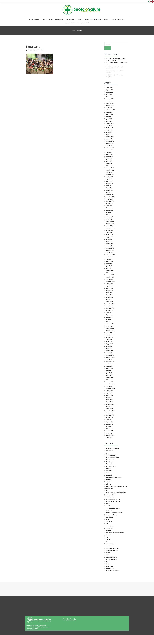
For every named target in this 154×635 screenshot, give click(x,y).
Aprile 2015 (109, 373)
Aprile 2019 (109, 266)
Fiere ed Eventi (110, 526)
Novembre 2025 (110, 105)
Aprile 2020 (109, 239)
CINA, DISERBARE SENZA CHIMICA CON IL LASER (116, 63)
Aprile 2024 (109, 132)
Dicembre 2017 (110, 301)
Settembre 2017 (110, 308)
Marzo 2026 (109, 96)
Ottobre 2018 (109, 279)
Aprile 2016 (109, 346)
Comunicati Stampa (111, 494)
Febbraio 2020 (110, 243)
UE (106, 561)
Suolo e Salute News (111, 557)
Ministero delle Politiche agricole (115, 532)
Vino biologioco (110, 568)
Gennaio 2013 (109, 433)
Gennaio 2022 (109, 192)
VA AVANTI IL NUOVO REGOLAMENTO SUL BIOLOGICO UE (116, 59)
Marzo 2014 (109, 402)
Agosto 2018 (109, 283)
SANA (107, 555)
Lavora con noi (85, 23)
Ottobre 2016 (109, 333)
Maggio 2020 (109, 237)
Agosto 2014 (109, 390)
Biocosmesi (109, 475)
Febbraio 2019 (110, 270)
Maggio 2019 (109, 263)
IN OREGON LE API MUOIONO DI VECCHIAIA (114, 75)
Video (107, 564)
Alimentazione (110, 461)
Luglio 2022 (109, 179)
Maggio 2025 (109, 116)
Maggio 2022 (109, 183)
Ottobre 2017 (109, 306)
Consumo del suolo (111, 497)
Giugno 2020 (109, 234)
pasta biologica (110, 544)
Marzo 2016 (109, 348)
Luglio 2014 (109, 393)
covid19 (108, 506)
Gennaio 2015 (109, 379)
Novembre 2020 (110, 223)
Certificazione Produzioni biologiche (116, 492)
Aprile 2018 (109, 292)
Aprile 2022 (109, 185)
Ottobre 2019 (109, 252)
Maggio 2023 (109, 156)
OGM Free (108, 539)
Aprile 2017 (109, 319)
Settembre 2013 (110, 415)
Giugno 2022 (109, 181)
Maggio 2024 (109, 130)
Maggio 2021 (109, 210)
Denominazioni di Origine (113, 508)
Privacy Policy (75, 23)
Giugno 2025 (109, 114)
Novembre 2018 (110, 277)
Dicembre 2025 (110, 103)
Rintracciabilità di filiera (112, 550)
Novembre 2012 (110, 435)
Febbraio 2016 (110, 350)
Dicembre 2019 (110, 248)
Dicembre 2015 (110, 355)
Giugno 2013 (109, 422)
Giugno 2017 (109, 315)
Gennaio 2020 (109, 246)
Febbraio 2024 (110, 136)
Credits (36, 628)
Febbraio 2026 (110, 98)
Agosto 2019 (109, 257)
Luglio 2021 (109, 205)
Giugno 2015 (109, 368)
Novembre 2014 (110, 384)
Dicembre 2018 (110, 275)
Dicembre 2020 (110, 221)
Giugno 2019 (109, 261)
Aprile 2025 (109, 119)
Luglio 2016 (109, 339)
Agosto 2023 (109, 150)
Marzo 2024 (109, 134)
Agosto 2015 (109, 364)
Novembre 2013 (110, 411)
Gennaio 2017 (109, 326)
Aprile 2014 (109, 399)
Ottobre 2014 (109, 386)
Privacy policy (30, 628)
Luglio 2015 (109, 366)
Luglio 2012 (109, 437)
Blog (107, 490)
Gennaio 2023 (109, 165)
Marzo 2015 (109, 375)
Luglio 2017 (109, 312)
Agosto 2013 (109, 417)
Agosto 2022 (109, 176)
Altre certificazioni (111, 466)
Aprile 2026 (109, 94)
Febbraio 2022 (110, 190)
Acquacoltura (109, 450)
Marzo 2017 (109, 321)
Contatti (67, 23)
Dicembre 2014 (110, 382)
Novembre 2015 (110, 357)
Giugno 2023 (109, 154)
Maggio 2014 (109, 397)
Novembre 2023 (110, 143)
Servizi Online (70, 19)
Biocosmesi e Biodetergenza (113, 477)
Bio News (108, 473)
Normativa (108, 535)
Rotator (108, 552)
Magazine (108, 530)
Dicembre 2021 (110, 194)
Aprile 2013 (109, 426)
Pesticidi (108, 546)
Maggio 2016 (109, 344)
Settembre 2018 (110, 281)
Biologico (108, 484)
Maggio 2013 (109, 424)
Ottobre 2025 (109, 107)
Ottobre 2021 (109, 199)
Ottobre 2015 (109, 359)
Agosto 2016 (109, 337)
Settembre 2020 (110, 228)
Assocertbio (109, 470)
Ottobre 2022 (109, 172)
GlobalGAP (81, 19)
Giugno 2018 (109, 288)
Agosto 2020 (109, 230)
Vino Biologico (110, 566)
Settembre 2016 (110, 335)
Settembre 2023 (110, 148)
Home (31, 19)
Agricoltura (109, 453)
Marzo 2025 (109, 121)
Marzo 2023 (109, 161)
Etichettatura (109, 517)
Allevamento (109, 464)
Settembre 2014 (110, 388)
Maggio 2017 (109, 317)
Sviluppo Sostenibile (111, 559)
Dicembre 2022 (110, 168)
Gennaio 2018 (109, 299)
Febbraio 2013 (110, 431)
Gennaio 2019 (109, 272)
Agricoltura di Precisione (112, 457)
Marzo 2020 (109, 241)
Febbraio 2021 (110, 217)
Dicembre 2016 (110, 328)
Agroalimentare (110, 459)
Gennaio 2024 (109, 139)
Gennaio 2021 (109, 219)
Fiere (107, 523)
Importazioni (109, 528)
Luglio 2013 (109, 419)
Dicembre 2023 (110, 141)
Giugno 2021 (109, 208)
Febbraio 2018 (110, 297)
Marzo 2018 (109, 295)
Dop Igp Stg (109, 510)
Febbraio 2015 (110, 377)
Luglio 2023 (109, 152)
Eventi (107, 519)
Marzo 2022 (109, 188)
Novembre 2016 (110, 330)
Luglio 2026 (109, 87)
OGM (107, 537)
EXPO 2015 (109, 521)
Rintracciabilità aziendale (112, 548)
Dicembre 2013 (110, 408)
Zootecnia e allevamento (112, 570)
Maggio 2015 (109, 370)
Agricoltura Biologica (111, 455)
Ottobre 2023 (109, 145)
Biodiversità (109, 479)
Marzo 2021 (109, 214)
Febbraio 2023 (110, 163)
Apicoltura (108, 468)
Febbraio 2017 (110, 324)
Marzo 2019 (109, 268)
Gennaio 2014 (109, 406)
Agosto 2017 (109, 310)
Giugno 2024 (109, 127)
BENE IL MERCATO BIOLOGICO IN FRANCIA (115, 71)
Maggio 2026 (109, 92)
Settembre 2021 (110, 201)
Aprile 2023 (109, 159)
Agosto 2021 (109, 203)
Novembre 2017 (110, 304)
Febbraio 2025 (110, 123)
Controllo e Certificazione (113, 499)
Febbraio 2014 (110, 404)
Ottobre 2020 (109, 226)
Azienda (36, 19)
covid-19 (108, 503)
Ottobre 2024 (109, 125)
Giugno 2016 (109, 341)
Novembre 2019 (110, 250)
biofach (108, 482)
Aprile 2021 (109, 212)
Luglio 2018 (109, 286)
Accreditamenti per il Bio (112, 448)
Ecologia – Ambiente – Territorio (114, 512)
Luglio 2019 (109, 259)
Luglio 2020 (109, 232)
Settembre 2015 (110, 361)
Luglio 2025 (109, 112)
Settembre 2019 (110, 254)
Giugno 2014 (109, 395)
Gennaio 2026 (109, 101)
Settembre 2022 (110, 174)
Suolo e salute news (117, 19)
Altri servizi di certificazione (93, 19)
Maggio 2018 (109, 290)
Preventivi (107, 19)
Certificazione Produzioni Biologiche (53, 19)
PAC (107, 541)
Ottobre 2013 (109, 413)
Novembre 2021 (110, 197)
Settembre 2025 (110, 110)
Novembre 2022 (110, 170)
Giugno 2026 (109, 90)
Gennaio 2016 (109, 353)
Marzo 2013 (109, 428)
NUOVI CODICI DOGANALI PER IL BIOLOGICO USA (114, 67)
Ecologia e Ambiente (111, 515)
